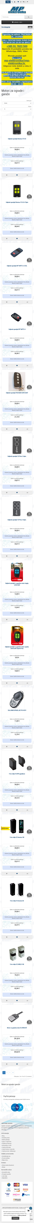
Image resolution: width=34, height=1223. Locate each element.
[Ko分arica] (28, 1211)
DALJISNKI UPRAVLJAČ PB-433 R (17, 710)
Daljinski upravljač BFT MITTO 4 (17, 329)
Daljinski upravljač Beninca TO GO (17, 139)
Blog (3, 1136)
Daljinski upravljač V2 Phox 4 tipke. (17, 520)
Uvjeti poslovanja (6, 1147)
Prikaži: (30, 106)
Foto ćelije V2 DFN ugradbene (17, 774)
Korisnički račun (6, 1172)
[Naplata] (27, 2)
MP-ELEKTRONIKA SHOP (8, 1207)
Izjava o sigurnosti (6, 1141)
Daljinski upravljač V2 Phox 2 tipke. (17, 456)
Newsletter (4, 1178)
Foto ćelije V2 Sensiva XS (17, 901)
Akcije (3, 1167)
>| (12, 1072)
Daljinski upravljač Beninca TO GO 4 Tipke (17, 202)
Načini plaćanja (6, 1139)
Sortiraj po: (29, 100)
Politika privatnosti (6, 1143)
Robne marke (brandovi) (8, 1165)
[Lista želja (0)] (18, 2)
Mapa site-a (5, 1160)
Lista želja (4, 1176)
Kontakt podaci (6, 1137)
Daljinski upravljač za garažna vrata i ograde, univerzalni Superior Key (17, 647)
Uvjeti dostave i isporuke (8, 1149)
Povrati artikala (6, 1158)
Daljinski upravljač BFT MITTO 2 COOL (17, 266)
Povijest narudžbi (6, 1174)
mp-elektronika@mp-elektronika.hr (17, 62)
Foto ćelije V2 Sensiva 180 (17, 837)
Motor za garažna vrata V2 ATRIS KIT (17, 1028)
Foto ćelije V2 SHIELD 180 (17, 964)
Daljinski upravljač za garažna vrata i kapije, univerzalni (17, 584)
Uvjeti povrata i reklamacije (8, 1151)
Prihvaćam (15, 1218)
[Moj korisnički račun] (15, 2)
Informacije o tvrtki (6, 1145)
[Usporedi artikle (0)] (20, 2)
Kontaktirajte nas (6, 1156)
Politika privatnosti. (22, 1215)
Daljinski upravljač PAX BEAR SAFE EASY (17, 393)
